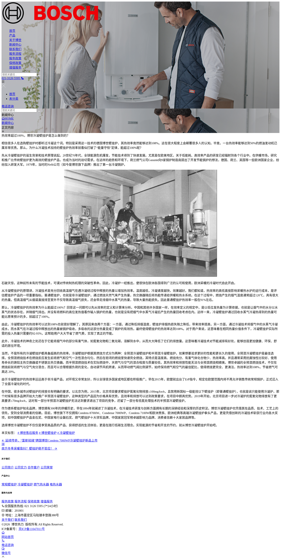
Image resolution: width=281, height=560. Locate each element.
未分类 (13, 98)
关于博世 (15, 40)
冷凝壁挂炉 (25, 484)
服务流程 (15, 53)
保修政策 (15, 63)
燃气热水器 (41, 484)
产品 (12, 35)
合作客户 (34, 467)
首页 (12, 30)
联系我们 (15, 49)
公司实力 (21, 467)
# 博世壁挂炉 (48, 432)
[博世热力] (140, 13)
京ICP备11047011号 (32, 529)
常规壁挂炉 (9, 484)
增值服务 (15, 67)
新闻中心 (15, 44)
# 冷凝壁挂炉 (66, 432)
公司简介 (8, 467)
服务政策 (15, 58)
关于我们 (8, 519)
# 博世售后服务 (28, 432)
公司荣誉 (47, 467)
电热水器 (56, 484)
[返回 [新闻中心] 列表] (3, 444)
